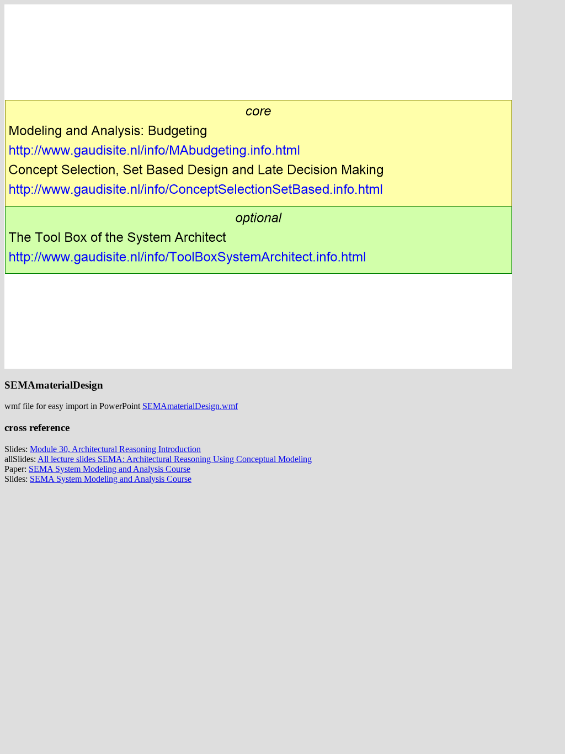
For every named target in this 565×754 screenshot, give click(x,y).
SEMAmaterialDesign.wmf (190, 406)
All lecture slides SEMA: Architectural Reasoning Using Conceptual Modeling (175, 459)
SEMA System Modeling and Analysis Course (109, 469)
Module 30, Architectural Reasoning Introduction (115, 449)
